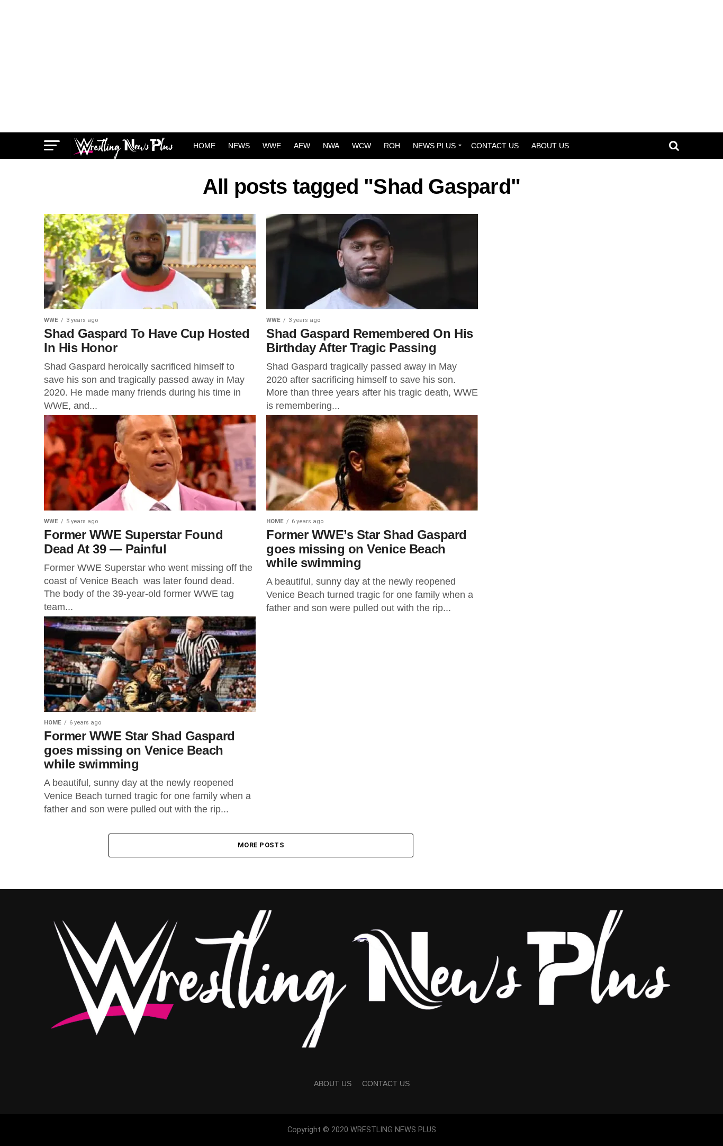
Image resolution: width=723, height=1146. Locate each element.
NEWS (239, 145)
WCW (361, 145)
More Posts (261, 845)
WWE (272, 145)
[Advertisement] (361, 66)
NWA (331, 145)
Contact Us (495, 145)
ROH (392, 145)
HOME (204, 145)
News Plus (434, 145)
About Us (550, 145)
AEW (302, 145)
